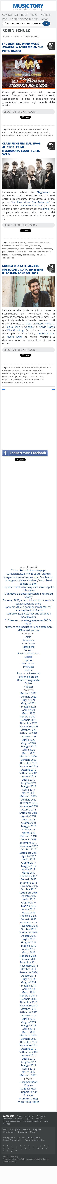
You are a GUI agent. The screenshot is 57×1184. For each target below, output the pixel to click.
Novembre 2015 (28, 925)
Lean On (34, 376)
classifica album (42, 242)
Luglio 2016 (28, 899)
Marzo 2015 (28, 952)
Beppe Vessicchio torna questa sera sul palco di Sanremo (28, 588)
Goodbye (13, 376)
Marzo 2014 (28, 992)
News (44, 19)
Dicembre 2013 (28, 1002)
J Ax (3, 251)
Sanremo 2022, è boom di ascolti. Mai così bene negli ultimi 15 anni (28, 608)
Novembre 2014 (28, 965)
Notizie (46, 14)
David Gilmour (22, 245)
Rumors (49, 323)
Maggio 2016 (28, 906)
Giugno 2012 (28, 1062)
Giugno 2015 (28, 942)
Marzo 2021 (28, 713)
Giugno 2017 (28, 862)
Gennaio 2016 (28, 919)
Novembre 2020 (28, 726)
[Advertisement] (28, 418)
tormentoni (29, 382)
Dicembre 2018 (28, 803)
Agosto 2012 (28, 1055)
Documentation (28, 1082)
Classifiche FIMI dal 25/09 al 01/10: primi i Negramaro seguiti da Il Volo (21, 149)
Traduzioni (22, 1132)
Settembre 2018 (28, 813)
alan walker (14, 129)
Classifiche (29, 646)
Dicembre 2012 (28, 1042)
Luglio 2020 (28, 739)
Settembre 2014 (28, 972)
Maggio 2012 (28, 1065)
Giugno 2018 (28, 823)
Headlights (24, 376)
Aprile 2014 (28, 989)
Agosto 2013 (28, 1015)
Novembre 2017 (28, 846)
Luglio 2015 (28, 939)
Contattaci (10, 14)
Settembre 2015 (28, 932)
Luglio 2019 (28, 779)
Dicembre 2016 (28, 882)
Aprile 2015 (28, 949)
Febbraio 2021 (28, 716)
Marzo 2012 (28, 1072)
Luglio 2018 (28, 819)
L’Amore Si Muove (32, 205)
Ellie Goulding (15, 330)
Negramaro (43, 192)
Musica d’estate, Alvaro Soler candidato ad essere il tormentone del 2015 (22, 269)
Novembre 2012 (28, 1045)
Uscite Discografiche (24, 19)
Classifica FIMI (8, 245)
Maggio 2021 (28, 706)
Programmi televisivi (28, 673)
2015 (11, 367)
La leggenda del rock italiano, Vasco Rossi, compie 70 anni (28, 582)
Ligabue (6, 254)
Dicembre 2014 (28, 962)
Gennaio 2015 (28, 959)
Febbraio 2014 (28, 995)
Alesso (39, 323)
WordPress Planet (28, 1102)
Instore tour (29, 663)
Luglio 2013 (28, 1018)
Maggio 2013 (28, 1025)
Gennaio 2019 (28, 799)
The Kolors (40, 254)
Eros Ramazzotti (9, 248)
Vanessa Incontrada (24, 135)
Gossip (28, 656)
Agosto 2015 (28, 935)
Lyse (41, 376)
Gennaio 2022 (28, 696)
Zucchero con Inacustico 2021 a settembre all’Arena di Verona (29, 628)
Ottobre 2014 (28, 969)
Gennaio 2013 (28, 1038)
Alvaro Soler (26, 129)
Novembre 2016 (28, 886)
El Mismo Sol (46, 333)
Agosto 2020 (28, 736)
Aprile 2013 (28, 1028)
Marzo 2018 (28, 832)
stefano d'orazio (28, 676)
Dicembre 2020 (28, 723)
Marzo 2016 (28, 912)
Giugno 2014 (28, 982)
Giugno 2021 (28, 703)
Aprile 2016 (28, 909)
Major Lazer (7, 379)
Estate (35, 373)
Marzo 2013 (28, 1032)
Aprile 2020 (28, 749)
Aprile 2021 (28, 710)
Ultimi (32, 1132)
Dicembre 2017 (28, 842)
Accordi (26, 1129)
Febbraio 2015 (28, 955)
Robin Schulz (8, 135)
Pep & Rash (13, 327)
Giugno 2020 (28, 743)
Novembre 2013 (28, 1005)
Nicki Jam (18, 379)
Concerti (28, 650)
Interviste (28, 666)
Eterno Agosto (45, 373)
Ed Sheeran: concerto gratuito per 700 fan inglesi (28, 622)
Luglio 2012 (28, 1058)
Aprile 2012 (28, 1068)
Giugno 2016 (28, 902)
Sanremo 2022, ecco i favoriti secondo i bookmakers (29, 615)
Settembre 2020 (28, 733)
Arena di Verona (40, 129)
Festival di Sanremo (28, 653)
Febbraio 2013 (28, 1035)
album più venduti (17, 242)
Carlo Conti (7, 132)
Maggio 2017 (28, 866)
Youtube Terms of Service (29, 1137)
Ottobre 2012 (28, 1048)
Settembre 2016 (28, 892)
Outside (29, 327)
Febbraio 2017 (28, 876)
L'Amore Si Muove (15, 251)
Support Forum (28, 1092)
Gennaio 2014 (28, 999)
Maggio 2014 (28, 985)
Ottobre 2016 (28, 889)
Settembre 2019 (28, 773)
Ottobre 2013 (28, 1009)
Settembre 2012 (28, 1052)
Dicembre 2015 (28, 922)
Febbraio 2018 (28, 836)
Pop (4, 19)
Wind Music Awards (44, 135)
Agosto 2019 (28, 776)
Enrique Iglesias (23, 373)
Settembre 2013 (28, 1012)
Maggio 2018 (28, 826)
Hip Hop (28, 660)
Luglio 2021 (28, 700)
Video (28, 683)
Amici (34, 14)
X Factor (28, 686)
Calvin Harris (47, 327)
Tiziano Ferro (8, 257)
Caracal (30, 242)
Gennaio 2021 (28, 720)
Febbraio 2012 (28, 1075)
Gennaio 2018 (28, 839)
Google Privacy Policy (12, 1140)
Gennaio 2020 (28, 759)
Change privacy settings (34, 1140)
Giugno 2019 (28, 783)
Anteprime (28, 640)
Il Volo (46, 208)
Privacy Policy (9, 1137)
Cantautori (28, 643)
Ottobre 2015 (28, 929)
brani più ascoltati (42, 367)
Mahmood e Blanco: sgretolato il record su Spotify (28, 595)
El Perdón (37, 370)
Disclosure (35, 245)
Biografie (37, 1129)
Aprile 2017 (28, 869)
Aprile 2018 (28, 829)
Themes (28, 1095)
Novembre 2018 (28, 806)
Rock (24, 14)
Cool (28, 323)
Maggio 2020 (28, 746)
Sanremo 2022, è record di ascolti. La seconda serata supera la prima (28, 602)
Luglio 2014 (28, 979)
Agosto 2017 (28, 856)
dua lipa (17, 132)
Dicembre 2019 (28, 763)
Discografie (15, 1129)
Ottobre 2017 (28, 849)
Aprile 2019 (28, 789)
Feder (5, 376)
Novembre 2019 (28, 766)
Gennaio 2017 (28, 879)
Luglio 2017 (28, 859)
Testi (5, 1129)
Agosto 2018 (28, 816)
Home (6, 36)
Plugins (28, 1085)
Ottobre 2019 (28, 769)
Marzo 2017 (28, 872)
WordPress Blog (28, 1098)
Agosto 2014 (28, 975)
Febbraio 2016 (28, 916)
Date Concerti (9, 1132)
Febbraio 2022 (28, 693)
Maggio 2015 (28, 945)
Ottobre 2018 (28, 809)
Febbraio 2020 (28, 756)
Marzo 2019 (28, 793)
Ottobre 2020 (28, 730)
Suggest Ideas (29, 1088)
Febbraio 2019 (28, 796)
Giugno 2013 (28, 1022)
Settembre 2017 (28, 852)
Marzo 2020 (28, 753)
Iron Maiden (46, 248)
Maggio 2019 (28, 786)
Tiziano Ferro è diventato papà (28, 570)
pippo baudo (43, 132)
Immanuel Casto (32, 248)
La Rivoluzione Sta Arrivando (30, 202)
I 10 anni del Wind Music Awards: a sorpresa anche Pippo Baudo (22, 47)
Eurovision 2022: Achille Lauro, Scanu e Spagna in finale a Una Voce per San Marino (28, 575)
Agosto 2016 (28, 896)
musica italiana (29, 132)
